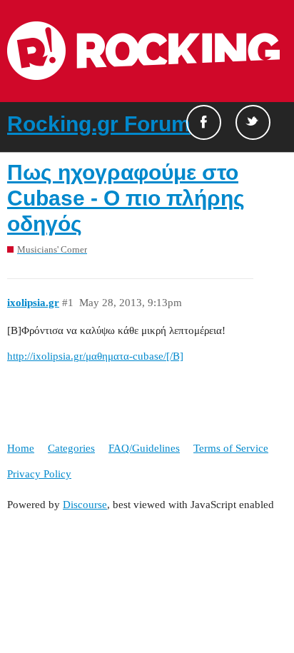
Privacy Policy (39, 474)
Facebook (203, 122)
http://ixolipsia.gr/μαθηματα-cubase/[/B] (95, 356)
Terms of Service (230, 448)
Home (20, 448)
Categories (71, 448)
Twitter (252, 122)
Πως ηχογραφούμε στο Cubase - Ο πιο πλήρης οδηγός (126, 198)
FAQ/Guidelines (144, 448)
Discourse (85, 504)
